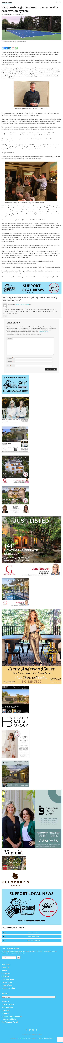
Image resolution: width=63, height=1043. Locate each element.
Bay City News (7, 1007)
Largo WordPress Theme (25, 1038)
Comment (10, 338)
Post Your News (8, 979)
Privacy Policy (7, 982)
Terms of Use (7, 985)
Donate (4, 970)
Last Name (10, 361)
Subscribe (5, 976)
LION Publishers (8, 1004)
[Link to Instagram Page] (33, 1029)
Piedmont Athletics (9, 1019)
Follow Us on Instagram (33, 940)
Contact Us (6, 973)
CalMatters (6, 1010)
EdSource (5, 1013)
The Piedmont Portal (10, 1022)
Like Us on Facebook (33, 933)
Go (18, 958)
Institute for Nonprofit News (44, 1038)
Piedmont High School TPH (12, 1016)
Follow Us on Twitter (33, 936)
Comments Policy (43, 331)
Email (9, 365)
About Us (5, 968)
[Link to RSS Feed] (36, 1029)
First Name (10, 358)
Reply (5, 316)
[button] (57, 2)
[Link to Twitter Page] (30, 1029)
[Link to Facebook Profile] (27, 1029)
